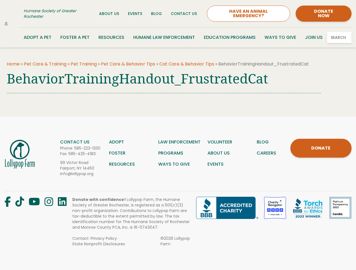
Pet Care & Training (45, 64)
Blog (156, 13)
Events (135, 13)
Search (338, 37)
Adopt (116, 142)
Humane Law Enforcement (164, 37)
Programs (170, 153)
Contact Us (184, 13)
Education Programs (230, 37)
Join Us (314, 37)
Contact (80, 238)
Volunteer (219, 142)
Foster (117, 153)
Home (13, 64)
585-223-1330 (87, 148)
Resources (111, 37)
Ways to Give (280, 37)
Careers (266, 153)
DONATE (320, 148)
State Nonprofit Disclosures (98, 244)
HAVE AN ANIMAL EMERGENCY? (248, 13)
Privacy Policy (104, 238)
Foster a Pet (75, 37)
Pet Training (84, 64)
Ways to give (174, 164)
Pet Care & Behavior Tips (128, 64)
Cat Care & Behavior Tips (186, 64)
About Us (109, 13)
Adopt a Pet (37, 37)
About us (218, 153)
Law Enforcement (179, 142)
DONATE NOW (323, 13)
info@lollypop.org (76, 173)
